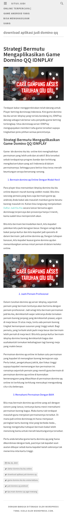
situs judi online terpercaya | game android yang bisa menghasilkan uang (17, 13)
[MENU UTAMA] (5, 3)
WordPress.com (43, 511)
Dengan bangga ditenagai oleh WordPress (33, 506)
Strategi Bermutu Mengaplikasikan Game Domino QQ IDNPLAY (31, 54)
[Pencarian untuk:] (61, 3)
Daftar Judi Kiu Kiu (13, 207)
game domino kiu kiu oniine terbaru (22, 480)
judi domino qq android (17, 486)
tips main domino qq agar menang (22, 491)
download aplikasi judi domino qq (22, 474)
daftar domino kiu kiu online (19, 469)
